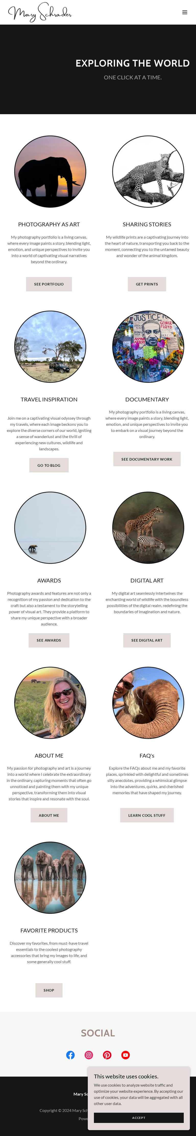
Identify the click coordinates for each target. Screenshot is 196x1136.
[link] (40, 12)
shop (49, 990)
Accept (138, 1118)
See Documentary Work (147, 459)
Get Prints (147, 284)
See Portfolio (49, 284)
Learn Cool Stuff (146, 815)
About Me (49, 815)
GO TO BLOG (49, 465)
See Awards (49, 640)
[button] (185, 12)
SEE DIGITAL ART (147, 640)
